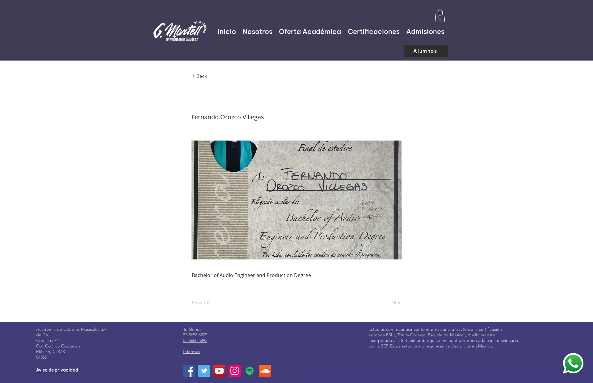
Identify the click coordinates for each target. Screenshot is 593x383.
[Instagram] (235, 371)
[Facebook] (189, 371)
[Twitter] (204, 371)
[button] (440, 16)
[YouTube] (219, 371)
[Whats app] (573, 363)
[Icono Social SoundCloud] (265, 371)
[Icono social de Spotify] (250, 371)
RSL (389, 335)
